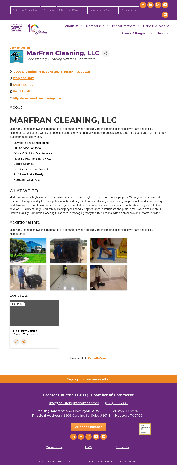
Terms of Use (54, 447)
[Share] (106, 53)
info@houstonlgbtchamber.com (74, 403)
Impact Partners (123, 26)
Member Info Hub (103, 10)
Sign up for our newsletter (88, 379)
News (161, 33)
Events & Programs (135, 33)
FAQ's (88, 447)
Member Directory (72, 10)
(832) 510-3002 (116, 403)
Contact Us (128, 10)
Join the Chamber (25, 10)
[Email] (24, 342)
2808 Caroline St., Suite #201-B (87, 415)
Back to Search (20, 47)
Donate (48, 10)
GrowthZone (97, 358)
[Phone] (16, 342)
